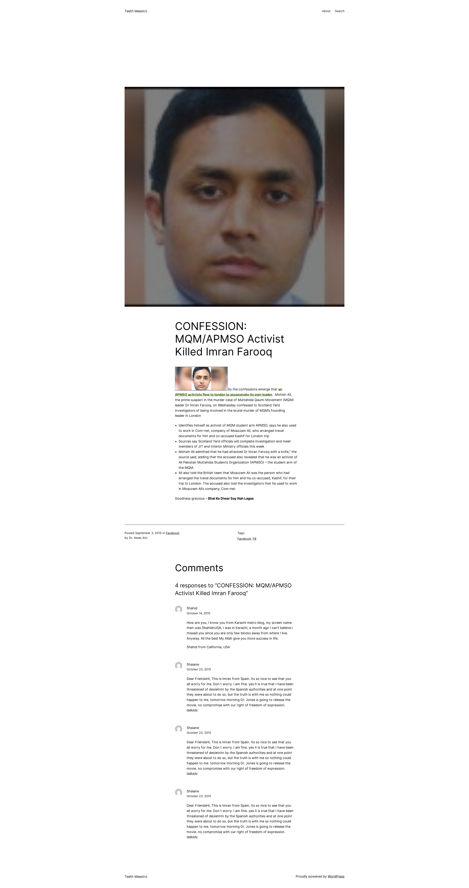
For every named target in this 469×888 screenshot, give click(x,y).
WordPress (336, 876)
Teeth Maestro (136, 11)
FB (254, 538)
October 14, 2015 (198, 613)
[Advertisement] (234, 61)
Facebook (173, 533)
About (326, 11)
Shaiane (193, 664)
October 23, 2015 (199, 669)
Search (339, 11)
